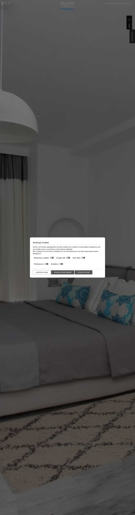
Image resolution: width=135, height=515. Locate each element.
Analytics (54, 264)
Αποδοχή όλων (83, 272)
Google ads (60, 258)
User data (76, 258)
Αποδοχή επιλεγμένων (62, 272)
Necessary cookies (41, 258)
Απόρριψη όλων (42, 272)
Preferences (38, 264)
